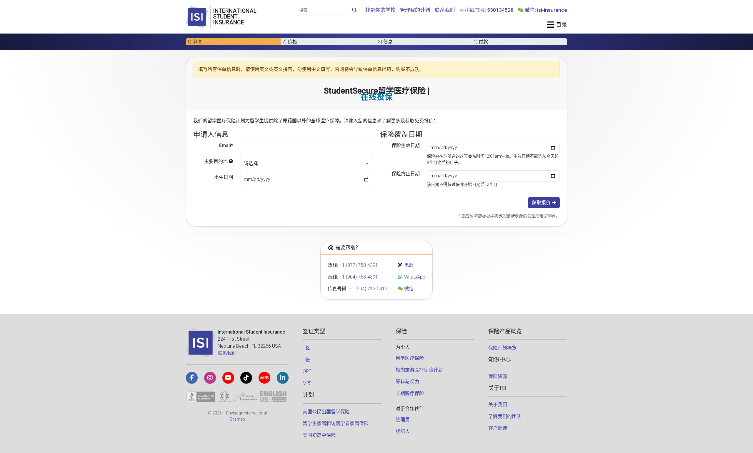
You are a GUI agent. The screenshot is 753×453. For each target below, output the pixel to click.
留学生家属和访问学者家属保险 (336, 423)
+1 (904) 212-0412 (368, 289)
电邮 (408, 265)
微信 (408, 289)
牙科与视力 (407, 381)
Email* (226, 145)
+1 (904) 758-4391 (358, 277)
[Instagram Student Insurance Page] (210, 378)
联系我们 (445, 10)
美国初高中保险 (319, 435)
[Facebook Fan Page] (192, 378)
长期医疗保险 (410, 393)
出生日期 (223, 177)
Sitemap (237, 419)
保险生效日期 (406, 145)
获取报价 (542, 202)
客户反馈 (497, 428)
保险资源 (497, 376)
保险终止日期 (406, 173)
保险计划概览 (502, 348)
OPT (307, 371)
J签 (306, 359)
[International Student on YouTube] (228, 378)
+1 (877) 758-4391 (358, 265)
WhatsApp (414, 277)
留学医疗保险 (410, 358)
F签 (306, 348)
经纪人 (403, 431)
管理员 (403, 419)
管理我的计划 (415, 10)
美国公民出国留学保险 (326, 411)
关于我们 (497, 404)
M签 (307, 383)
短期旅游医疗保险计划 (419, 370)
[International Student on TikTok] (246, 378)
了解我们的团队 (504, 416)
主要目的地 (216, 161)
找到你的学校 (380, 10)
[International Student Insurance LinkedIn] (283, 378)
